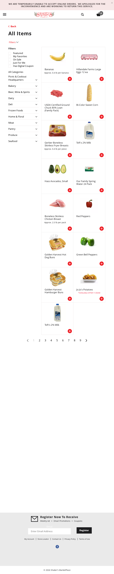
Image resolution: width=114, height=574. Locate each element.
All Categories (15, 72)
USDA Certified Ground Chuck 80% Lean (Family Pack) (57, 107)
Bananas (49, 69)
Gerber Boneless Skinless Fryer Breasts (56, 144)
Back (13, 26)
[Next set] (86, 340)
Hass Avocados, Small (56, 181)
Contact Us (56, 539)
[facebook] (57, 546)
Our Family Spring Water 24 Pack (86, 183)
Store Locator (43, 539)
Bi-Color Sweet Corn (87, 104)
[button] (36, 80)
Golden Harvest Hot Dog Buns (55, 256)
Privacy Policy (70, 539)
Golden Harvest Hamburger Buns (54, 291)
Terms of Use (84, 539)
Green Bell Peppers (86, 254)
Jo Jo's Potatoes (84, 289)
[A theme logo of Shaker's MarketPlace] (44, 14)
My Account (29, 539)
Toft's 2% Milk (83, 142)
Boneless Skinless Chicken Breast (54, 218)
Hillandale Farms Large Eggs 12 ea (88, 71)
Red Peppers (83, 216)
